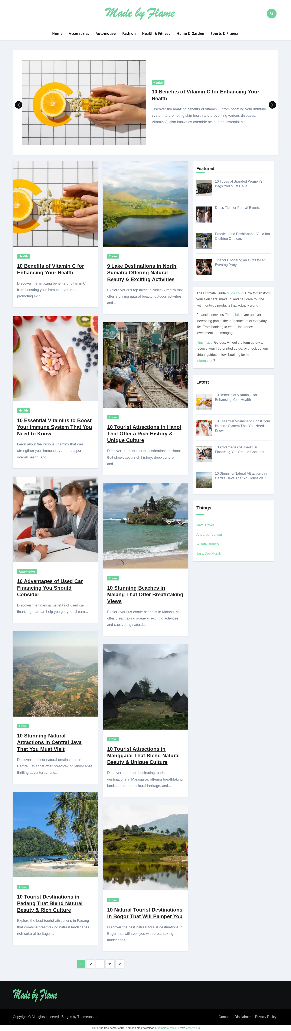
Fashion (129, 33)
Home (57, 33)
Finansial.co (234, 315)
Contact (224, 1017)
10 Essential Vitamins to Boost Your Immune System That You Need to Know (54, 426)
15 (110, 964)
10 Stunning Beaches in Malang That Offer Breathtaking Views (145, 594)
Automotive (106, 33)
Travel (23, 726)
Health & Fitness (156, 33)
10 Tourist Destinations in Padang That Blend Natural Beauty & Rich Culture (50, 903)
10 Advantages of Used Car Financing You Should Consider (50, 587)
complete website (168, 1028)
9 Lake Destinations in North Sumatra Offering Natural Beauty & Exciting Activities (141, 272)
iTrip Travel (204, 342)
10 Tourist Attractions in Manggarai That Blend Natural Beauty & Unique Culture (143, 755)
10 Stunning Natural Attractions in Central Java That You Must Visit (49, 742)
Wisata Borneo (207, 544)
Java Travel (205, 525)
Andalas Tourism (209, 534)
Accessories (79, 33)
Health (158, 82)
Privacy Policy (266, 1017)
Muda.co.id (235, 293)
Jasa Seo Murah (208, 553)
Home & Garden (190, 33)
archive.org (193, 1028)
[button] (272, 105)
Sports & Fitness (225, 33)
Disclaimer (243, 1017)
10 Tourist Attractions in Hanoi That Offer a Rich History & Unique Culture (144, 433)
